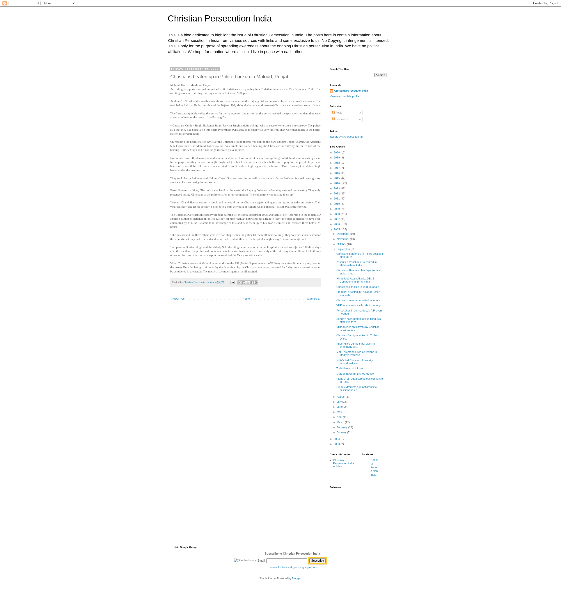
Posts (338, 112)
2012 (337, 193)
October (342, 244)
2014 (337, 183)
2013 (337, 188)
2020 (337, 152)
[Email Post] (232, 282)
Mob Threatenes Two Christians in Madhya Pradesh (356, 354)
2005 (337, 229)
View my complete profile (345, 96)
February (342, 427)
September (344, 249)
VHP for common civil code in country (358, 305)
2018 (337, 162)
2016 (337, 173)
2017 (337, 167)
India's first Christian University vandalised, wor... (354, 362)
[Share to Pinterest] (256, 282)
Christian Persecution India (220, 18)
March (341, 422)
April (340, 417)
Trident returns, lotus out (350, 368)
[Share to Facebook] (252, 282)
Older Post (313, 298)
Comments (341, 119)
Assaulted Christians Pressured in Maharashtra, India (356, 264)
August (341, 396)
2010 (337, 203)
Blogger (296, 578)
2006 (337, 224)
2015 (337, 178)
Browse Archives (278, 567)
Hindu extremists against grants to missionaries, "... (356, 389)
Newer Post (178, 298)
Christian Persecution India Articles (343, 463)
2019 (337, 157)
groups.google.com (305, 567)
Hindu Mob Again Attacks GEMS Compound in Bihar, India (355, 280)
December (343, 233)
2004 (337, 439)
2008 (337, 214)
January (342, 432)
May (340, 412)
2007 (337, 219)
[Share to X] (248, 282)
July (339, 401)
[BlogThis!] (243, 282)
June (340, 406)
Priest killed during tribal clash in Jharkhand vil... (355, 345)
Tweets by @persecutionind (346, 136)
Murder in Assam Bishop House (355, 373)
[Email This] (239, 282)
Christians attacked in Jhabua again (357, 286)
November (343, 239)
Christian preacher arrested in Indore (358, 300)
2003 (337, 444)
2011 (337, 198)
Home (246, 298)
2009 (337, 208)
